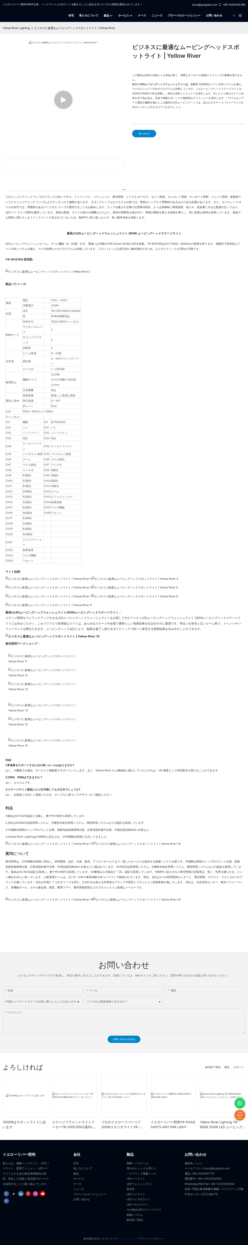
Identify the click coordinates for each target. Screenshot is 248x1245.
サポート (238, 1067)
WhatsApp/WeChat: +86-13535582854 (210, 1184)
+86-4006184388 (233, 4)
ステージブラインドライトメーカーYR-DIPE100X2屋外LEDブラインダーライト (74, 1124)
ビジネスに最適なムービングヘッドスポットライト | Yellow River (74, 28)
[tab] (124, 188)
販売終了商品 (213, 1067)
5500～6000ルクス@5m (38, 411)
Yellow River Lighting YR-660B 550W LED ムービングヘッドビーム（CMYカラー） (221, 1124)
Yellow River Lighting (16, 28)
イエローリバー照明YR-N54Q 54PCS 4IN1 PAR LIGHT (173, 1124)
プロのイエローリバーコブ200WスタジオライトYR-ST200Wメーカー (121, 1124)
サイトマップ (127, 1238)
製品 (226, 1067)
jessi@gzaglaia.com (204, 4)
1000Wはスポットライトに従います (24, 1124)
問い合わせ (144, 133)
